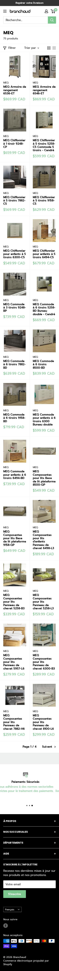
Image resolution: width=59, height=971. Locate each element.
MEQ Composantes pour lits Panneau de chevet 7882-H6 (14, 722)
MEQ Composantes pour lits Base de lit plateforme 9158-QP (14, 538)
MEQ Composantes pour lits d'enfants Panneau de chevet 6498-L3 (43, 540)
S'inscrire (14, 894)
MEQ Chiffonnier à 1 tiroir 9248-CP (14, 144)
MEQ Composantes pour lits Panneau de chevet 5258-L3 (43, 601)
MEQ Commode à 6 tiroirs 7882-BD (14, 364)
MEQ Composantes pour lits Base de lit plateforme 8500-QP (44, 478)
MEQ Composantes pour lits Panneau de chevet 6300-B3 (44, 662)
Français (9, 909)
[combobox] (25, 20)
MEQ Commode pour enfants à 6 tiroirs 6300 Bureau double (44, 419)
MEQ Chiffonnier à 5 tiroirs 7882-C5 (14, 200)
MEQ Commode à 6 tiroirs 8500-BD (43, 364)
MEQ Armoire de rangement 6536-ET (14, 90)
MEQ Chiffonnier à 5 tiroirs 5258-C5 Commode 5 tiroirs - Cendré (44, 145)
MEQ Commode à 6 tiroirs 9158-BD (14, 418)
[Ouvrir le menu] (5, 11)
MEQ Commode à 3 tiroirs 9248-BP (14, 308)
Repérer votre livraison (29, 3)
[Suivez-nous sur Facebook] (5, 925)
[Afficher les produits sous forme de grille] (48, 48)
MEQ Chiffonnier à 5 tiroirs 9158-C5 (44, 200)
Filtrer (12, 48)
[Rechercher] (52, 20)
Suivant (47, 747)
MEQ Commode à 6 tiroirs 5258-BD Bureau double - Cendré (44, 309)
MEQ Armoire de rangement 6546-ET (44, 90)
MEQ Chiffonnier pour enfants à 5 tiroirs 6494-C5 (44, 254)
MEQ (6, 82)
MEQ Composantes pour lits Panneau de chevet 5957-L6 (13, 662)
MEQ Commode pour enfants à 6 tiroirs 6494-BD (14, 475)
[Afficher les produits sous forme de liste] (54, 48)
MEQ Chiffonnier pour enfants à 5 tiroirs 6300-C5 (14, 254)
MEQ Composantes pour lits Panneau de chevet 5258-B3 (14, 601)
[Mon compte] (46, 11)
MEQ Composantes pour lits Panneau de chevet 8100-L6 (43, 722)
